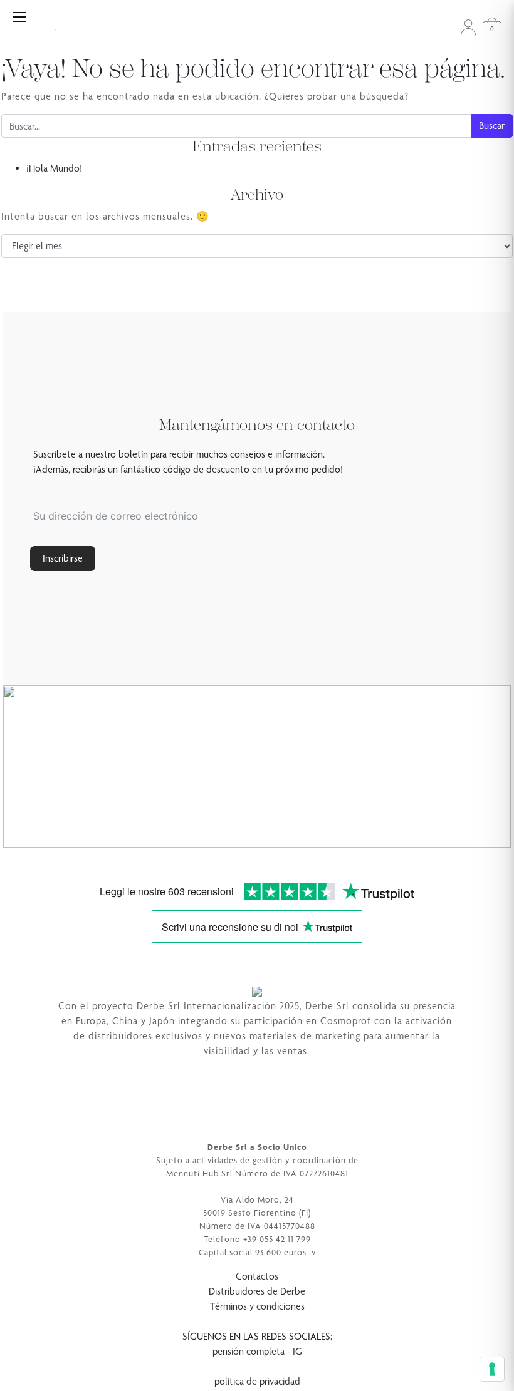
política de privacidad (257, 1381)
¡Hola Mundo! (54, 168)
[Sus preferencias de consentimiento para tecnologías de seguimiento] (492, 1369)
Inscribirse (63, 558)
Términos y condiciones (257, 1306)
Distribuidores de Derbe (257, 1291)
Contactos (257, 1276)
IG (297, 1351)
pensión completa (248, 1351)
